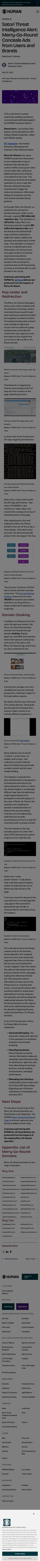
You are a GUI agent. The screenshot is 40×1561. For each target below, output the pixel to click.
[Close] (33, 1513)
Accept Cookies (20, 1554)
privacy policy (6, 1549)
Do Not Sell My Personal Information (20, 1558)
